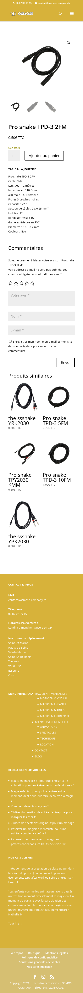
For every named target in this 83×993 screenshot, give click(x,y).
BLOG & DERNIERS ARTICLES (27, 770)
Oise (11, 675)
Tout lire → (15, 923)
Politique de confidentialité (39, 957)
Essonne (13, 670)
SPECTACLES (48, 732)
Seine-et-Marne (18, 643)
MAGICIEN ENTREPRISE (55, 716)
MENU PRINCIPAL (20, 694)
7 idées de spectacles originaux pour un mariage (42, 823)
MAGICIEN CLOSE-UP (53, 698)
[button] (68, 42)
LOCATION (47, 744)
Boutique (34, 953)
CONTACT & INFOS (20, 584)
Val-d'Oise (14, 666)
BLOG (38, 756)
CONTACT (41, 750)
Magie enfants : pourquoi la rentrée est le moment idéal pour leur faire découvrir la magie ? (42, 795)
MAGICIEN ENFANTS (53, 704)
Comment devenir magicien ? (30, 806)
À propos (17, 953)
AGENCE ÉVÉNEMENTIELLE (52, 722)
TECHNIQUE (47, 738)
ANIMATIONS (48, 726)
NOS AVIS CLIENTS (20, 857)
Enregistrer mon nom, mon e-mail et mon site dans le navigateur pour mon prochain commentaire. (40, 346)
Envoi (65, 362)
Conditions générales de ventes (39, 962)
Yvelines (13, 661)
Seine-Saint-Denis (19, 657)
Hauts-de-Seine (18, 647)
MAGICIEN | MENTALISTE (51, 694)
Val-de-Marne (17, 652)
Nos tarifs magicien (39, 966)
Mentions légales (56, 953)
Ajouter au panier (44, 155)
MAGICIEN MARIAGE (53, 710)
